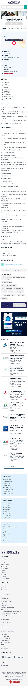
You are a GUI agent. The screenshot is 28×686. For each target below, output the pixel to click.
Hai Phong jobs (7, 515)
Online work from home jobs (10, 527)
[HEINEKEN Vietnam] (5, 417)
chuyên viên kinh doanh (18, 295)
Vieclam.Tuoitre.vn (6, 623)
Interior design (5, 636)
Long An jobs (6, 511)
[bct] (14, 682)
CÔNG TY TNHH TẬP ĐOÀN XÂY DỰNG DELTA (17, 346)
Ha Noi (5, 36)
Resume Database (5, 587)
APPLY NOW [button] (14, 23)
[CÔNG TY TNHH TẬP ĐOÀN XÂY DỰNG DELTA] (5, 345)
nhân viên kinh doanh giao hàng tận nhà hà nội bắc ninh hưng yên (13, 278)
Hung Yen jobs (6, 517)
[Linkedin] (4, 665)
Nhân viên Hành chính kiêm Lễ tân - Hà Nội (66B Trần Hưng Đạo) (17, 427)
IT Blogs (3, 570)
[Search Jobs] (25, 7)
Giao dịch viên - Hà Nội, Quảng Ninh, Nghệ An (16, 379)
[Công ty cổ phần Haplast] (5, 358)
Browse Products (5, 592)
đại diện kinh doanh (7, 282)
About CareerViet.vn (6, 601)
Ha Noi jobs (6, 505)
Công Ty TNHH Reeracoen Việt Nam (17, 370)
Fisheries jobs (6, 491)
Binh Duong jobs (7, 507)
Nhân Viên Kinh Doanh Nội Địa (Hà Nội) (17, 403)
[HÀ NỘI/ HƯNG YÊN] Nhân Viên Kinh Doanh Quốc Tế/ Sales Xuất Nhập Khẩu (17, 357)
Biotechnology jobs (8, 489)
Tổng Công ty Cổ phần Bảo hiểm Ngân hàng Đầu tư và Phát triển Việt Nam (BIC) (17, 443)
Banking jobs (6, 485)
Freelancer (4, 634)
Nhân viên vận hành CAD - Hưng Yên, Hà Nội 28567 (17, 367)
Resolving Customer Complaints (9, 613)
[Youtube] (7, 665)
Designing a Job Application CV (13, 264)
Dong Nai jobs (6, 509)
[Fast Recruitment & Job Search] (14, 2)
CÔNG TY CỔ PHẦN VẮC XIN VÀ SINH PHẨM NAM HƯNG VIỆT (17, 457)
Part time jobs (6, 529)
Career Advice (4, 568)
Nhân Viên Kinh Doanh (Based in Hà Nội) (16, 453)
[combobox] (12, 7)
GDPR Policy (4, 605)
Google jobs (6, 531)
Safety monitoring (5, 642)
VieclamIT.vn (4, 625)
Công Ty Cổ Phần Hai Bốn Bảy (17, 394)
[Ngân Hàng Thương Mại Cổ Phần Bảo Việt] (5, 381)
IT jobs (4, 535)
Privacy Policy (4, 603)
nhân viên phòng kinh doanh (9, 285)
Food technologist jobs (8, 493)
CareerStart (4, 576)
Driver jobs (5, 537)
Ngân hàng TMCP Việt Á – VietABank (16, 431)
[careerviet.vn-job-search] (6, 657)
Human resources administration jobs (12, 539)
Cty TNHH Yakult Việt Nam (14, 21)
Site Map (3, 574)
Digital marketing (5, 638)
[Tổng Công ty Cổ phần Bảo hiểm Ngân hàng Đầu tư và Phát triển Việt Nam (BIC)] (5, 441)
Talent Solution (5, 590)
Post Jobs (3, 585)
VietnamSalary (5, 564)
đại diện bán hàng (18, 288)
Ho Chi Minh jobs (7, 503)
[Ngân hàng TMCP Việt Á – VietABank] (5, 428)
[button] (22, 28)
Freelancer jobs (7, 533)
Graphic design (5, 640)
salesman (11, 291)
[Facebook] (1, 665)
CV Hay (3, 562)
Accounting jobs (7, 479)
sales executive (6, 295)
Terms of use (4, 609)
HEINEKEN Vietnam (14, 419)
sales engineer (19, 291)
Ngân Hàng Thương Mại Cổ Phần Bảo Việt (17, 382)
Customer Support (5, 615)
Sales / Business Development (11, 57)
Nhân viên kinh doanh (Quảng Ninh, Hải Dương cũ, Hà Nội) (18, 392)
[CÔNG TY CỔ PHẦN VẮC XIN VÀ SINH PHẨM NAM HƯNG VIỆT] (5, 456)
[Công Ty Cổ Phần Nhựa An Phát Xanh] (5, 405)
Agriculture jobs (7, 487)
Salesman (3, 646)
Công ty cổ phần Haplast (15, 360)
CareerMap (4, 566)
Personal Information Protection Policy (11, 611)
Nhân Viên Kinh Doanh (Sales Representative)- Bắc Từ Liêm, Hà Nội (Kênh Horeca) (17, 415)
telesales (4, 291)
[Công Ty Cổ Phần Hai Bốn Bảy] (5, 393)
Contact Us (4, 627)
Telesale (3, 644)
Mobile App (4, 572)
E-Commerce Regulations (7, 607)
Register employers (6, 594)
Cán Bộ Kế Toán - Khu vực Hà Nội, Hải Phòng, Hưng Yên (17, 439)
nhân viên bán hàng (7, 288)
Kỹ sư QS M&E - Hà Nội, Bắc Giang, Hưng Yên (17, 343)
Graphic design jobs (8, 541)
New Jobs (3, 560)
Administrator (4, 648)
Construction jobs (7, 481)
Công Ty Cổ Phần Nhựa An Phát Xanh (17, 406)
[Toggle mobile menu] (2, 2)
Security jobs (6, 483)
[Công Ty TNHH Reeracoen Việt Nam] (5, 370)
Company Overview (14, 28)
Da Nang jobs (6, 513)
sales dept (4, 298)
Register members (5, 578)
